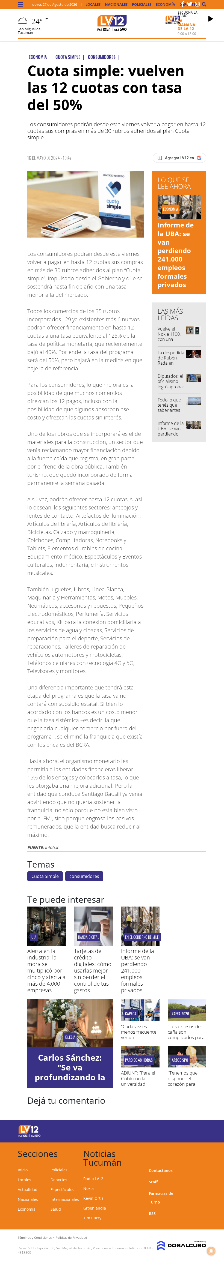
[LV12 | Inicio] (200, 1152)
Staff (153, 1181)
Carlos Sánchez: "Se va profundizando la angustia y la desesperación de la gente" (70, 1082)
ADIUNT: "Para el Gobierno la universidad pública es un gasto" (138, 1084)
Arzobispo (180, 1060)
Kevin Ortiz (93, 1198)
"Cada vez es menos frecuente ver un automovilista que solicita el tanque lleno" (139, 1040)
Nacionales (116, 4)
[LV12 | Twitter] (189, 5)
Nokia (88, 1188)
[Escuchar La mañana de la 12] (210, 19)
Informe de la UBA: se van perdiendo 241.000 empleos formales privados (176, 254)
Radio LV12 (93, 1178)
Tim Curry (92, 1217)
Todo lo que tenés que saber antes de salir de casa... (169, 410)
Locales (93, 4)
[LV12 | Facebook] (182, 5)
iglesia (70, 1037)
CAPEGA (130, 1014)
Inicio (23, 1169)
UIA (33, 937)
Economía (165, 4)
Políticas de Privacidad (71, 1237)
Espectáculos (62, 1189)
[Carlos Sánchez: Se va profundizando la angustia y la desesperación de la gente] (70, 1023)
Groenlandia (94, 1208)
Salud (56, 1209)
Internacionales (65, 1199)
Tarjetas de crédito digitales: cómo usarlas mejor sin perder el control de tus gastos (92, 970)
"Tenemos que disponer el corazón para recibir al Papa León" (183, 1084)
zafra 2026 (180, 1014)
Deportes (59, 1179)
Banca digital (88, 937)
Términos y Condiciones (35, 1237)
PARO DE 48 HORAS (139, 1060)
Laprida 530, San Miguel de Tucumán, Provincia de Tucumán (81, 1248)
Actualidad (27, 1189)
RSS (152, 1213)
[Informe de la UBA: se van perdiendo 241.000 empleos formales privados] (140, 944)
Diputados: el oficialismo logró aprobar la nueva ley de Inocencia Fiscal (171, 389)
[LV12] (29, 1136)
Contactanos (161, 1170)
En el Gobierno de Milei (142, 937)
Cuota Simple (45, 876)
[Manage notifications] (211, 1251)
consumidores (84, 876)
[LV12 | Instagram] (197, 5)
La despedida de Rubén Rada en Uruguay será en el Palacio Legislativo (171, 366)
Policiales (141, 4)
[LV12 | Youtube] (196, 1130)
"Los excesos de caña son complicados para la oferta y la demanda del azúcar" (186, 1040)
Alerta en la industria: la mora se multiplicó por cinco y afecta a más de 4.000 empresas (46, 970)
